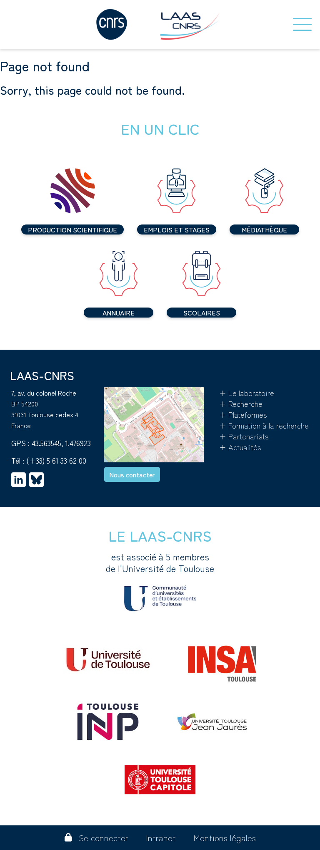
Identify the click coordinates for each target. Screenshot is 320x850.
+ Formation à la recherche (264, 425)
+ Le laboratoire (246, 392)
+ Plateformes (243, 414)
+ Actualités (240, 446)
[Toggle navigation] (302, 24)
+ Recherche (240, 403)
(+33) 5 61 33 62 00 (56, 460)
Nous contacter (132, 474)
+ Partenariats (244, 436)
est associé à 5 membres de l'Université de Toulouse (160, 562)
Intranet (161, 838)
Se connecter (103, 838)
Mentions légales (224, 838)
